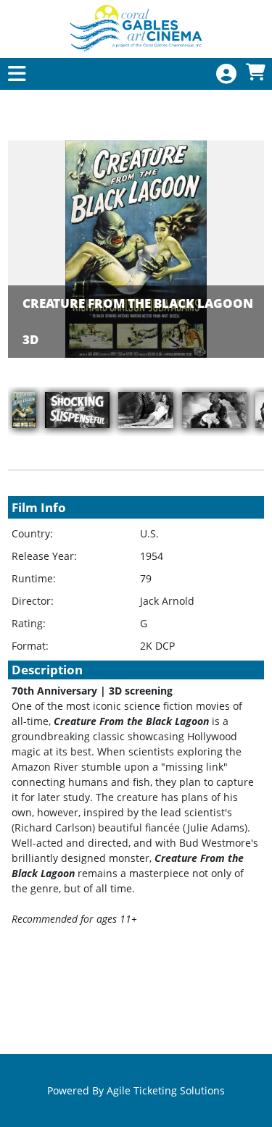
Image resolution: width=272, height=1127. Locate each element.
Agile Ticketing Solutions (166, 1090)
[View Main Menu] (16, 74)
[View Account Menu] (226, 74)
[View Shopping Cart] (255, 72)
